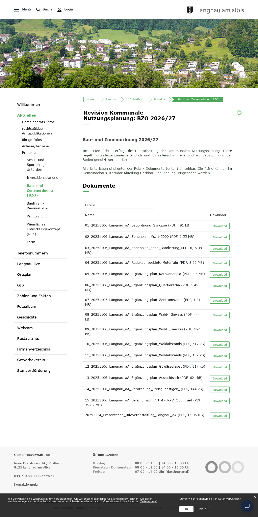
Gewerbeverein (31, 360)
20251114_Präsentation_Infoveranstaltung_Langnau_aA (131, 415)
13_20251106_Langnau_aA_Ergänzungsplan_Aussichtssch (132, 377)
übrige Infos (32, 140)
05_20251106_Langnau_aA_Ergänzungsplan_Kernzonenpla (133, 274)
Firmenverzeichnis (33, 349)
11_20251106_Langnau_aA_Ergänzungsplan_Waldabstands (133, 355)
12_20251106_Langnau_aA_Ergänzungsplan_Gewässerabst (133, 366)
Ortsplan (24, 274)
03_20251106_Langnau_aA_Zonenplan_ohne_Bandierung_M (134, 248)
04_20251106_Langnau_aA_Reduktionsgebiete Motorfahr (131, 262)
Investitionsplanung (42, 177)
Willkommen (28, 104)
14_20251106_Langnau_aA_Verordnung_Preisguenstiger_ (132, 389)
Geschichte (27, 317)
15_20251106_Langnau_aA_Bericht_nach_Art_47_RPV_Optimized (138, 400)
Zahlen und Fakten (34, 296)
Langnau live (28, 264)
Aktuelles (26, 115)
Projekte (29, 152)
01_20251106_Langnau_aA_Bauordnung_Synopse (126, 225)
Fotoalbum (26, 306)
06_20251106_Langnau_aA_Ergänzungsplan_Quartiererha (132, 285)
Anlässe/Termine (35, 146)
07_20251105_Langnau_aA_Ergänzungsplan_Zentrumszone (133, 300)
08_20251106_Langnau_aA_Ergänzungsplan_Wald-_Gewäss (134, 314)
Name (90, 215)
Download (218, 215)
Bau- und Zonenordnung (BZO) (43, 190)
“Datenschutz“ (148, 501)
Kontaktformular (26, 484)
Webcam (25, 328)
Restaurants (28, 338)
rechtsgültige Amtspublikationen (37, 131)
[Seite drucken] (239, 112)
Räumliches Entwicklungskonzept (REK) (43, 229)
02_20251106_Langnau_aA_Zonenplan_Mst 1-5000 (127, 236)
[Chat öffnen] (247, 506)
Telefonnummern (32, 253)
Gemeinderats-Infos (38, 122)
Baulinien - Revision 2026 (38, 206)
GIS (20, 285)
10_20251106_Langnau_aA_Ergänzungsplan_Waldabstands (133, 344)
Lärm (31, 242)
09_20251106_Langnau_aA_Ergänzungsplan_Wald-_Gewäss (134, 329)
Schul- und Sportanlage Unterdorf (37, 164)
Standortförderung (34, 370)
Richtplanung (37, 216)
